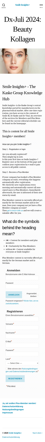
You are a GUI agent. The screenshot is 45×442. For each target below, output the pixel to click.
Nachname (11, 332)
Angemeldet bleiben (31, 295)
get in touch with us (15, 211)
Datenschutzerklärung (12, 406)
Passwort (9, 283)
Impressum (7, 412)
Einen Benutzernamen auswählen (20, 315)
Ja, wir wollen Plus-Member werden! (19, 403)
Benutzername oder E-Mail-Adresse (20, 274)
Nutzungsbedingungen (13, 409)
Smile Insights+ (22, 5)
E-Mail (9, 341)
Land (8, 358)
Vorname (10, 323)
